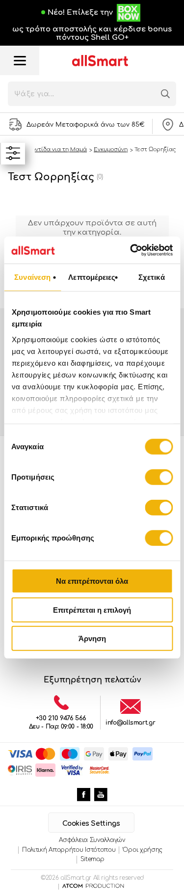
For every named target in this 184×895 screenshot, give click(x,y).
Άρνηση (92, 638)
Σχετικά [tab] (151, 277)
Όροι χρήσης (142, 849)
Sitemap (92, 859)
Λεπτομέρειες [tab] (91, 277)
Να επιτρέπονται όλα (92, 581)
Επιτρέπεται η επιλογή (92, 609)
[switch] (159, 477)
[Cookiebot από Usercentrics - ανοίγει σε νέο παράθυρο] (131, 250)
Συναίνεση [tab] (32, 277)
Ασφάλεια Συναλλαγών (92, 840)
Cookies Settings (91, 823)
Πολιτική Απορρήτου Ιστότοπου (69, 849)
